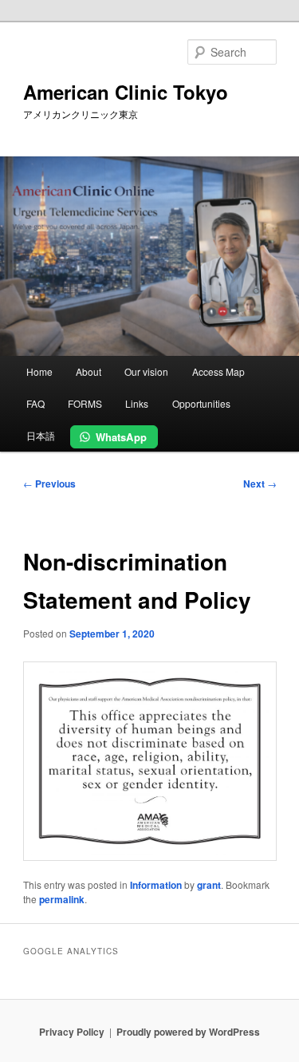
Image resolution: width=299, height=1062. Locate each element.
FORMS (85, 403)
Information (156, 885)
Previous (49, 483)
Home (39, 371)
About (88, 371)
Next (260, 483)
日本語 (40, 435)
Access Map (218, 371)
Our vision (146, 371)
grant (209, 885)
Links (136, 403)
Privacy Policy (71, 1031)
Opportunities (201, 403)
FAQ (35, 403)
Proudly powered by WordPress (188, 1031)
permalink (62, 899)
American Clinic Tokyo (125, 91)
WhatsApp (121, 436)
